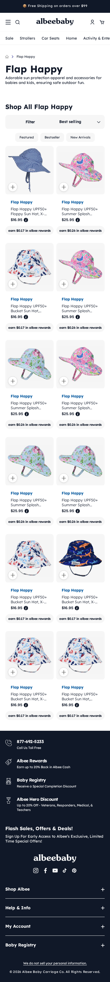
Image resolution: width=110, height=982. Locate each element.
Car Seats (51, 38)
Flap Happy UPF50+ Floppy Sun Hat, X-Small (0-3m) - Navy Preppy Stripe (29, 211)
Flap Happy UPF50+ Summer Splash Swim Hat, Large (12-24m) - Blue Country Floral (80, 502)
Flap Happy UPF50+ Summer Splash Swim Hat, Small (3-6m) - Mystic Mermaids (80, 308)
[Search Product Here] (17, 22)
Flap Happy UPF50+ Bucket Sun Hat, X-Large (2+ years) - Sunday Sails (29, 696)
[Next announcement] (103, 6)
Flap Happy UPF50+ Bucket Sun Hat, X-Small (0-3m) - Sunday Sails (29, 599)
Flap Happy (26, 57)
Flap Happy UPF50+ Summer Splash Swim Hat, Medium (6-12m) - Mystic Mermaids (80, 405)
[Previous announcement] (7, 6)
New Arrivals (80, 137)
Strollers (27, 38)
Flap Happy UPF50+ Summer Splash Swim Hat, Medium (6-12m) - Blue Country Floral (29, 502)
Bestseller (52, 137)
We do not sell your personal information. (55, 963)
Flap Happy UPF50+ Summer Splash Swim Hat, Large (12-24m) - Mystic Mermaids (80, 211)
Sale (9, 38)
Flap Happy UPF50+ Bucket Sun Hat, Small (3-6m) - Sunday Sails (80, 696)
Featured (26, 137)
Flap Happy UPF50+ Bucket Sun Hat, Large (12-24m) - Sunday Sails (29, 308)
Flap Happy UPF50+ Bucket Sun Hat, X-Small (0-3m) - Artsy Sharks (80, 599)
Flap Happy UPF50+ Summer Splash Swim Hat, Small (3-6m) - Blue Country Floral (29, 405)
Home (71, 38)
